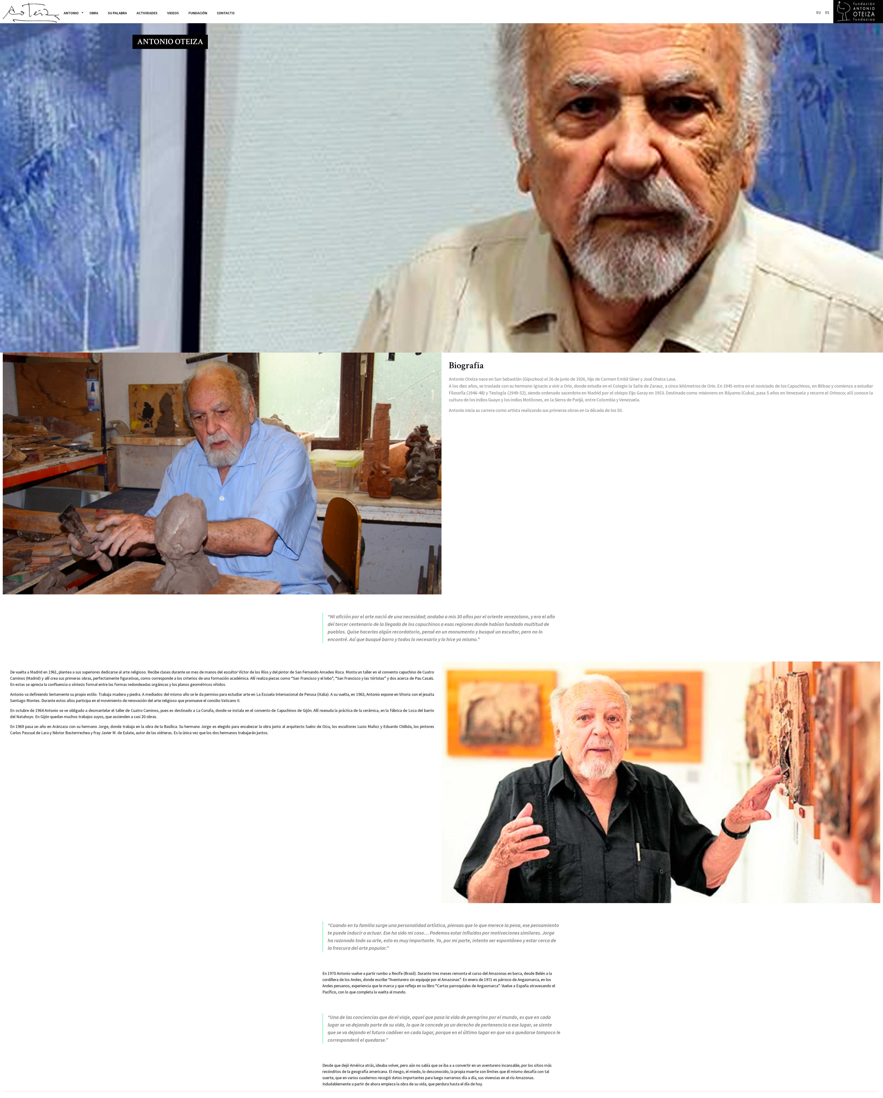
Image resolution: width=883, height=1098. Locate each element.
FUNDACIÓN (198, 13)
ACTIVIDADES (147, 13)
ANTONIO (71, 13)
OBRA (93, 13)
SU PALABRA (117, 13)
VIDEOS (173, 13)
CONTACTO (226, 13)
